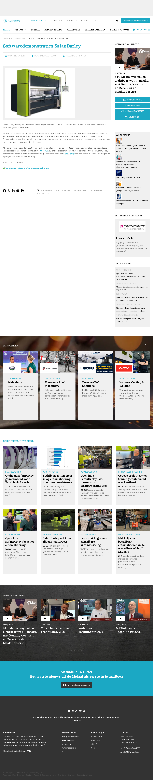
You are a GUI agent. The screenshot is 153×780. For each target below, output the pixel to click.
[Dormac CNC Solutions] (87, 368)
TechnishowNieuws (52, 535)
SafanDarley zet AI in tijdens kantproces (57, 540)
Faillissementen (95, 29)
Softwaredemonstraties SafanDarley (42, 46)
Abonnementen (38, 21)
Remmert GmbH (125, 238)
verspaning (43, 193)
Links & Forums (119, 29)
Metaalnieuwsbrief (134, 111)
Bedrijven (95, 740)
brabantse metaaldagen (75, 190)
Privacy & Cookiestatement (45, 775)
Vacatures (73, 29)
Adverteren (56, 21)
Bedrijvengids (53, 29)
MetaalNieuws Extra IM (127, 315)
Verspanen (87, 379)
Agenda (35, 29)
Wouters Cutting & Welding (131, 384)
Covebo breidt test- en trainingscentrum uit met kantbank (133, 479)
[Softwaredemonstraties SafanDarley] (39, 117)
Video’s (84, 21)
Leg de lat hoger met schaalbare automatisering (94, 542)
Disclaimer (62, 775)
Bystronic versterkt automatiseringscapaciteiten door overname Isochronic (131, 276)
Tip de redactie (134, 100)
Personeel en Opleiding (128, 305)
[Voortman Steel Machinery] (49, 368)
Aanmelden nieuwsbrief (136, 20)
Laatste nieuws (123, 263)
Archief (70, 21)
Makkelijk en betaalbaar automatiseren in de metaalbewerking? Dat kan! (131, 545)
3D (63, 752)
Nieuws (19, 29)
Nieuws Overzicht (19, 38)
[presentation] (145, 345)
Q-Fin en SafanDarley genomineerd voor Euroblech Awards (19, 479)
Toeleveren (121, 294)
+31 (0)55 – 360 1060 (131, 748)
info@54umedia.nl (131, 752)
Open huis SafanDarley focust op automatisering (19, 542)
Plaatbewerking (53, 379)
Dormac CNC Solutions (90, 384)
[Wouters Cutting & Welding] (124, 368)
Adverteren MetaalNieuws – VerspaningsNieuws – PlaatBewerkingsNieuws (128, 164)
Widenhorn (15, 382)
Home (6, 29)
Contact (97, 21)
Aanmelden (96, 737)
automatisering (51, 190)
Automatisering (123, 270)
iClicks (42, 773)
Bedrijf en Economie (126, 283)
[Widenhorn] (12, 368)
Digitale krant (134, 105)
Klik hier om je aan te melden (76, 685)
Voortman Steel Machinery (55, 384)
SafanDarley (97, 190)
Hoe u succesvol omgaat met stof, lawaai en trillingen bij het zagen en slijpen (131, 148)
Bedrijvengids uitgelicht (128, 216)
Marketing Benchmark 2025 (128, 177)
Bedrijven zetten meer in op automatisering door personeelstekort (57, 479)
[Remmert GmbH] (132, 235)
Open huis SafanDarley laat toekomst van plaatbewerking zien (94, 480)
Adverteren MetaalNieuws (13, 775)
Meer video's (76, 651)
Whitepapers (123, 135)
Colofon (29, 775)
